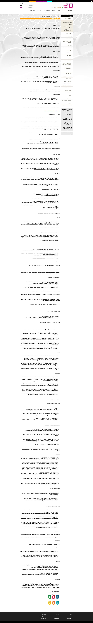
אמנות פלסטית (46, 10)
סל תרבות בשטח (68, 36)
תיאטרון (70, 10)
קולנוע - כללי (68, 50)
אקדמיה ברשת (68, 73)
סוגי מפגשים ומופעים (67, 20)
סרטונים (69, 58)
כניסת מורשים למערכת (41, 1)
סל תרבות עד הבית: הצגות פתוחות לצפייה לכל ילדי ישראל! (59, 13)
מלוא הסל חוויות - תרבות (66, 76)
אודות (72, 1)
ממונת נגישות (55, 1)
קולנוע (53, 10)
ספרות (63, 10)
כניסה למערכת (56, 618)
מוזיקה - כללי (68, 93)
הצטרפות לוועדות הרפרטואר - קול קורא (67, 30)
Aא (20, 3)
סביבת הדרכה (60, 1)
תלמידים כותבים (68, 90)
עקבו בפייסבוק (43, 618)
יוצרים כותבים (68, 33)
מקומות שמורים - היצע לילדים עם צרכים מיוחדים (66, 85)
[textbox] (28, 5)
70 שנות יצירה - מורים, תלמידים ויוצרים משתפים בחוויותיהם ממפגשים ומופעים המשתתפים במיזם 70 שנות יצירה (66, 66)
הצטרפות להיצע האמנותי (42, 616)
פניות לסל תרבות (56, 616)
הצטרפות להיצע (32, 1)
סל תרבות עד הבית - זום (67, 87)
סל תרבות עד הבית (67, 81)
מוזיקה (39, 10)
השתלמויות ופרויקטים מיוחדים (67, 42)
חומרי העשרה (68, 38)
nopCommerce (28, 622)
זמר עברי (69, 71)
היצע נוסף (32, 10)
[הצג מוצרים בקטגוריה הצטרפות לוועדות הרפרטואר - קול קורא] (53, 600)
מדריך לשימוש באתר (66, 1)
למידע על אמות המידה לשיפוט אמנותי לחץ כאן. (52, 110)
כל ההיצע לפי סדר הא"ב (66, 105)
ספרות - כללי (68, 53)
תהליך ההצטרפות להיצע (67, 22)
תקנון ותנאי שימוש (69, 618)
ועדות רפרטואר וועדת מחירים (68, 27)
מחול (59, 10)
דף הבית (58, 16)
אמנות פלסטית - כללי (67, 47)
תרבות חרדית (68, 78)
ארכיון (70, 24)
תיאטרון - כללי (68, 45)
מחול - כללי (69, 55)
